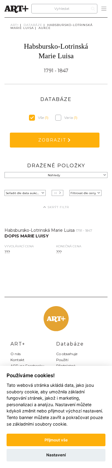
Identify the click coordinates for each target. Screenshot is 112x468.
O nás (15, 354)
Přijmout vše (56, 440)
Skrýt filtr (57, 207)
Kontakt (17, 359)
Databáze (33, 25)
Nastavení (56, 454)
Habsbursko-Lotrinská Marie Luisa (51, 26)
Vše (43, 117)
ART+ (14, 25)
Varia (70, 117)
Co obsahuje (66, 354)
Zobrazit (53, 140)
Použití (62, 359)
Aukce (45, 28)
